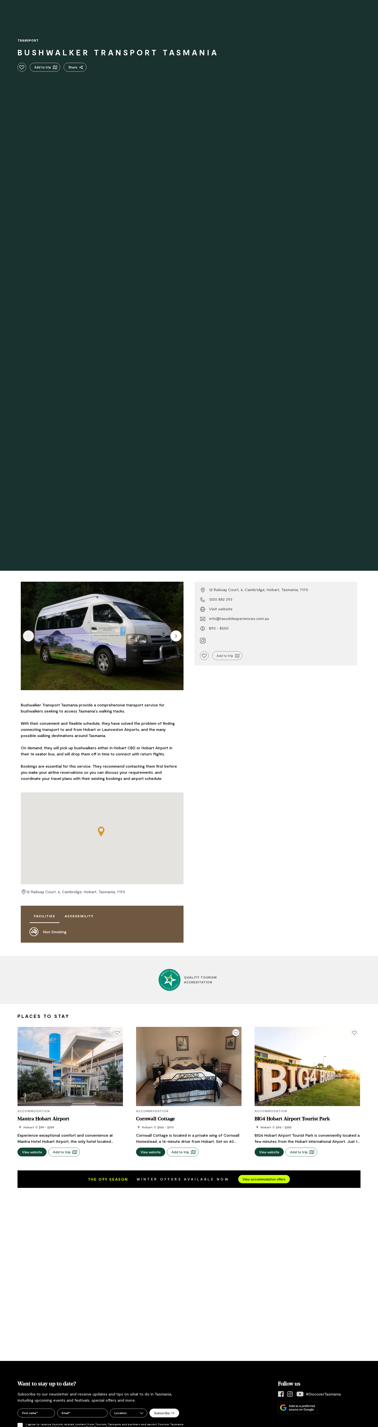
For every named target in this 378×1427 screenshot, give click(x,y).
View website (32, 1152)
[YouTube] (300, 1394)
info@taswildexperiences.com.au (239, 618)
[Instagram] (290, 1394)
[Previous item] (28, 635)
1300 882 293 (220, 599)
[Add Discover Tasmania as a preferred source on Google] (297, 1407)
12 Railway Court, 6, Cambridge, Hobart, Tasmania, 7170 (75, 891)
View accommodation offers (264, 1179)
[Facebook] (281, 1394)
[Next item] (175, 635)
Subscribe (162, 1413)
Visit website (221, 608)
